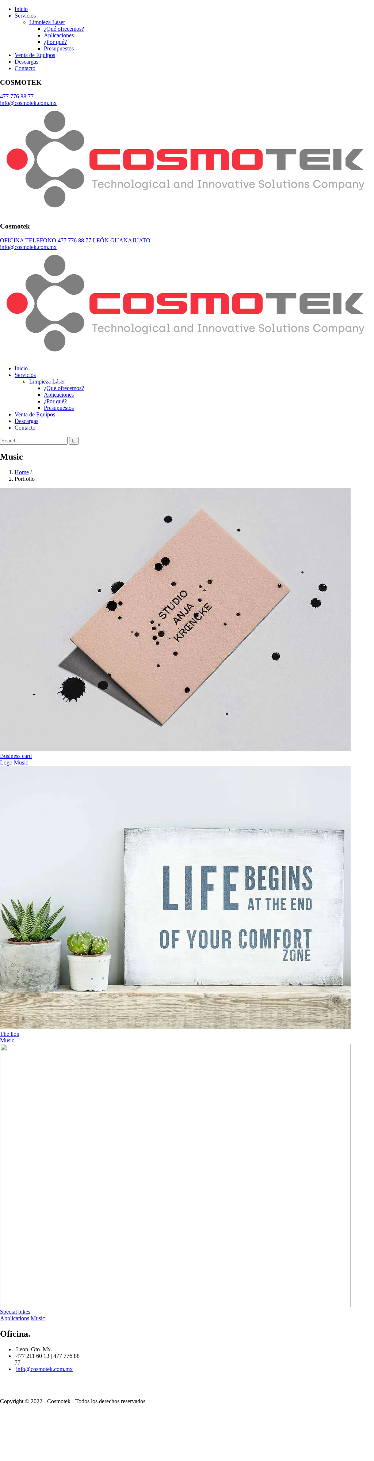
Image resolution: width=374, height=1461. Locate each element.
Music (21, 762)
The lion (9, 1034)
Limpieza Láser (47, 22)
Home (22, 472)
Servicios (25, 15)
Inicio (21, 9)
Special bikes (15, 1312)
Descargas (26, 61)
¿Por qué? (55, 42)
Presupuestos (59, 48)
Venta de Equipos (35, 55)
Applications (14, 1318)
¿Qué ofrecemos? (64, 29)
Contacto (25, 68)
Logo (6, 762)
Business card (16, 756)
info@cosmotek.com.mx (44, 1369)
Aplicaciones (59, 35)
